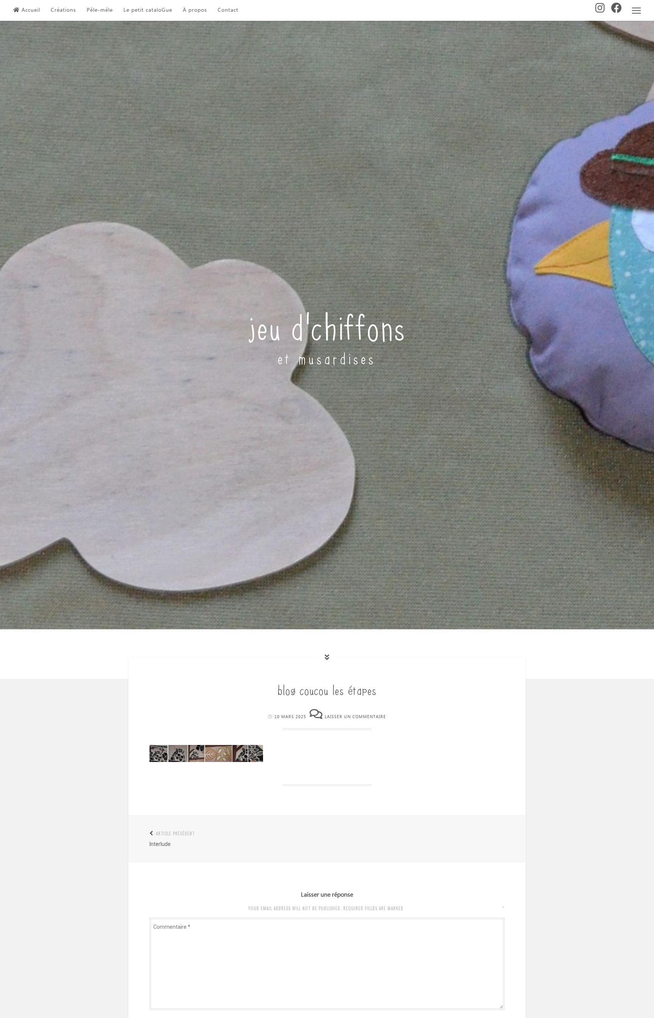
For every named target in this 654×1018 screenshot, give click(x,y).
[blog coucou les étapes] (206, 760)
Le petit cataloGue (147, 10)
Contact (228, 10)
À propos (195, 10)
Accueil (31, 10)
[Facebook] (617, 10)
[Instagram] (600, 10)
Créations (63, 10)
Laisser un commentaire (355, 717)
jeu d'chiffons (327, 325)
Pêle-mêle (100, 10)
